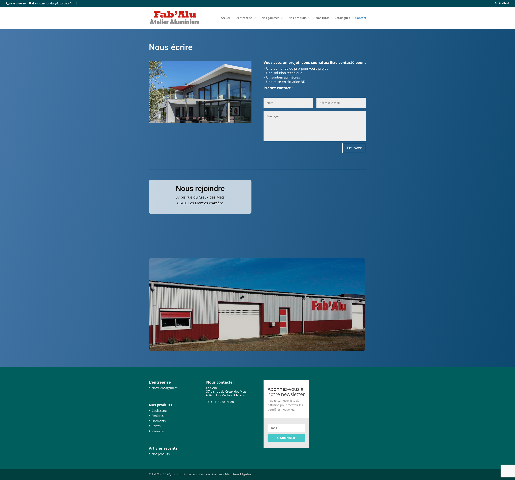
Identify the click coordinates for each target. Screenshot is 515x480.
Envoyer (354, 148)
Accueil (226, 18)
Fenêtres (158, 416)
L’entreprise (244, 18)
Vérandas (158, 431)
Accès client (502, 3)
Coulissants (159, 411)
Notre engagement (164, 388)
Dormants (159, 421)
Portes (156, 426)
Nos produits (297, 18)
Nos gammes (270, 18)
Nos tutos (323, 18)
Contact (360, 18)
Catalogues (342, 18)
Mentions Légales (238, 474)
